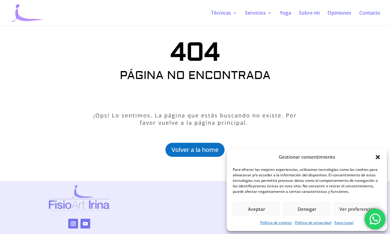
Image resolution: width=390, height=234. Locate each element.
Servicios (255, 13)
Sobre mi (309, 13)
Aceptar (256, 209)
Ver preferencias (357, 209)
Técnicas (221, 13)
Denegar (307, 209)
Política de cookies (276, 222)
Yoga (285, 13)
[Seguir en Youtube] (85, 224)
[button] (378, 157)
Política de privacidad (313, 222)
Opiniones (339, 13)
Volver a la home (195, 150)
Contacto (369, 13)
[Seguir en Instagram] (73, 224)
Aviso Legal (343, 222)
